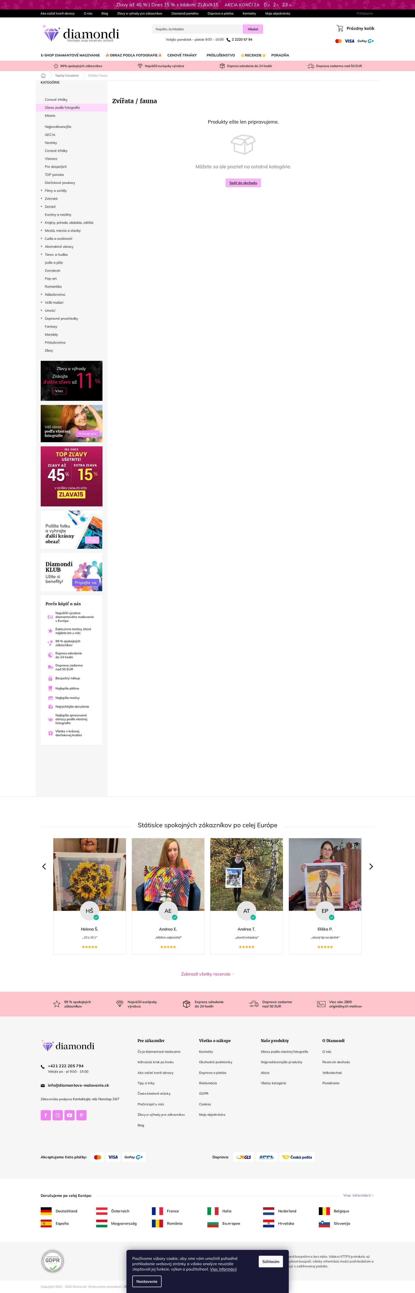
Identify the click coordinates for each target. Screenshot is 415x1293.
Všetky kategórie (273, 1083)
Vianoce (51, 158)
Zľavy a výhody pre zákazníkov (139, 13)
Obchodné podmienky (215, 1062)
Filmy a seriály (56, 190)
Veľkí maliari (54, 302)
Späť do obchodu (243, 183)
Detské (50, 206)
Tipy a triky (146, 1083)
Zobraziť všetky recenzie (205, 974)
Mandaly (51, 334)
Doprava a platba (221, 13)
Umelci (50, 310)
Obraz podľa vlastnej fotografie (284, 1051)
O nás (88, 13)
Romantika (53, 286)
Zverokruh (52, 270)
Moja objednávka (277, 13)
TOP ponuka (54, 174)
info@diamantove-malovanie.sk (78, 1085)
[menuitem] (70, 55)
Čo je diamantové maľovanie (159, 1051)
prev (45, 866)
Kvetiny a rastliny (58, 214)
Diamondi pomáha (185, 13)
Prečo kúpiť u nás (151, 1104)
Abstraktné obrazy (59, 246)
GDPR (203, 1093)
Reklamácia (208, 1083)
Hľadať (253, 29)
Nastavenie (146, 1281)
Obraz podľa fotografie (62, 107)
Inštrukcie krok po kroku (156, 1062)
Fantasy (51, 326)
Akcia (265, 1073)
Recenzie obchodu (336, 1062)
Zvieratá (51, 198)
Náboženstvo (55, 294)
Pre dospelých (56, 166)
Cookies (205, 1104)
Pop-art (51, 278)
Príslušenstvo (55, 342)
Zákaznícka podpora (56, 1099)
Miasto (50, 115)
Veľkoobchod (332, 1073)
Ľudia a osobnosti (58, 238)
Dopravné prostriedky (61, 318)
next (370, 866)
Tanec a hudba (56, 254)
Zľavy (49, 350)
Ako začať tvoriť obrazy (57, 13)
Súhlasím (270, 1261)
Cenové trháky (56, 99)
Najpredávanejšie (58, 126)
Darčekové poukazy (60, 182)
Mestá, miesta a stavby (63, 230)
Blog (105, 13)
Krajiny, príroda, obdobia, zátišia (69, 222)
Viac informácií (223, 1269)
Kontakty (249, 13)
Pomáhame (331, 1083)
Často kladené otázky (154, 1093)
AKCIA (50, 134)
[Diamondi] (84, 1045)
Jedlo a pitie (54, 262)
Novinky (51, 142)
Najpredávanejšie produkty (282, 1062)
